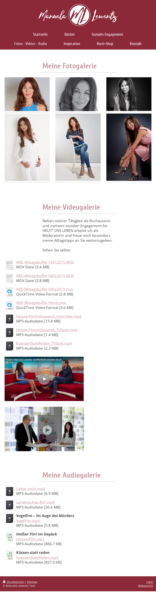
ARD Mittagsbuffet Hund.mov (41, 302)
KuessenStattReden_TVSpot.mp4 (44, 343)
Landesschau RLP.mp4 (35, 502)
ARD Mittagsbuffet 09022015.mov (44, 289)
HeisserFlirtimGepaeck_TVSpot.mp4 (46, 329)
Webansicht (145, 586)
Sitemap (32, 582)
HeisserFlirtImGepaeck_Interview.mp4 (48, 316)
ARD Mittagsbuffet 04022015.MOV (45, 275)
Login (149, 582)
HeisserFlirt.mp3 (30, 539)
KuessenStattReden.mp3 (37, 557)
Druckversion (15, 582)
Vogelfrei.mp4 (28, 520)
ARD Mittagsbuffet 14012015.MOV (45, 262)
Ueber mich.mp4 (30, 488)
